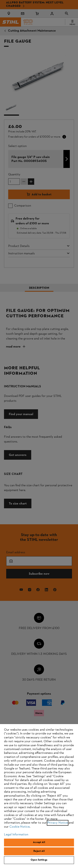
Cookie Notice (19, 827)
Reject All (38, 851)
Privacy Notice (57, 823)
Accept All (39, 842)
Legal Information (16, 834)
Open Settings (39, 860)
